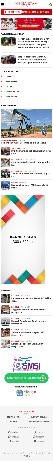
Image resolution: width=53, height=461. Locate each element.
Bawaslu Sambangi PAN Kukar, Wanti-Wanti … (30, 186)
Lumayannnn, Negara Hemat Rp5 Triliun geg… (31, 299)
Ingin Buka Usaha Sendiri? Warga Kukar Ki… (30, 163)
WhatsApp (15, 437)
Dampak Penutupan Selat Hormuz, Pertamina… (28, 322)
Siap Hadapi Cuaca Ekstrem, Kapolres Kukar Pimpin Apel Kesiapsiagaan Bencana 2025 (32, 59)
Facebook (15, 432)
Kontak (13, 421)
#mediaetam (11, 96)
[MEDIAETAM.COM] (26, 4)
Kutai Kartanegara (9, 140)
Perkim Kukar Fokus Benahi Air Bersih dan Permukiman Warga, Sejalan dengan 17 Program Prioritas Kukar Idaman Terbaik (33, 43)
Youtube (40, 441)
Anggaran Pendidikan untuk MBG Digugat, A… (28, 311)
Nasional (15, 296)
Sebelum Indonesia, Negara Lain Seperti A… (27, 333)
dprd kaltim (11, 81)
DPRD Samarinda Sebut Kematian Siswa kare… (31, 152)
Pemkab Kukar (12, 91)
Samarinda (15, 148)
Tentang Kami (13, 417)
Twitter (40, 432)
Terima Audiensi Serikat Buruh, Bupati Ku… (30, 175)
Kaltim (8, 86)
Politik (14, 183)
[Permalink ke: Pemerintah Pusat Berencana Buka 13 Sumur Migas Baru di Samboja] (26, 123)
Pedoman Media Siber (39, 421)
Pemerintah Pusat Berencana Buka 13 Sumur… (24, 142)
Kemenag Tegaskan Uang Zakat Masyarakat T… (27, 345)
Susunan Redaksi (39, 417)
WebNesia (28, 456)
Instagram (40, 437)
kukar (8, 76)
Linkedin (15, 441)
